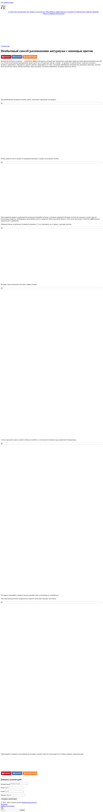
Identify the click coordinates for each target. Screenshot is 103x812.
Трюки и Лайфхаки (49, 13)
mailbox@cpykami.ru (8, 806)
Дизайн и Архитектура (37, 12)
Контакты (4, 804)
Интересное (60, 13)
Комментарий (5, 784)
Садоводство (12, 12)
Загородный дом (23, 12)
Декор (47, 12)
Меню (3, 6)
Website (3, 795)
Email (3, 791)
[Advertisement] (51, 30)
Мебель (52, 12)
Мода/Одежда (81, 12)
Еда (75, 12)
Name (3, 788)
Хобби (58, 12)
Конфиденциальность (29, 802)
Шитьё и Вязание (93, 12)
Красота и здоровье (67, 12)
